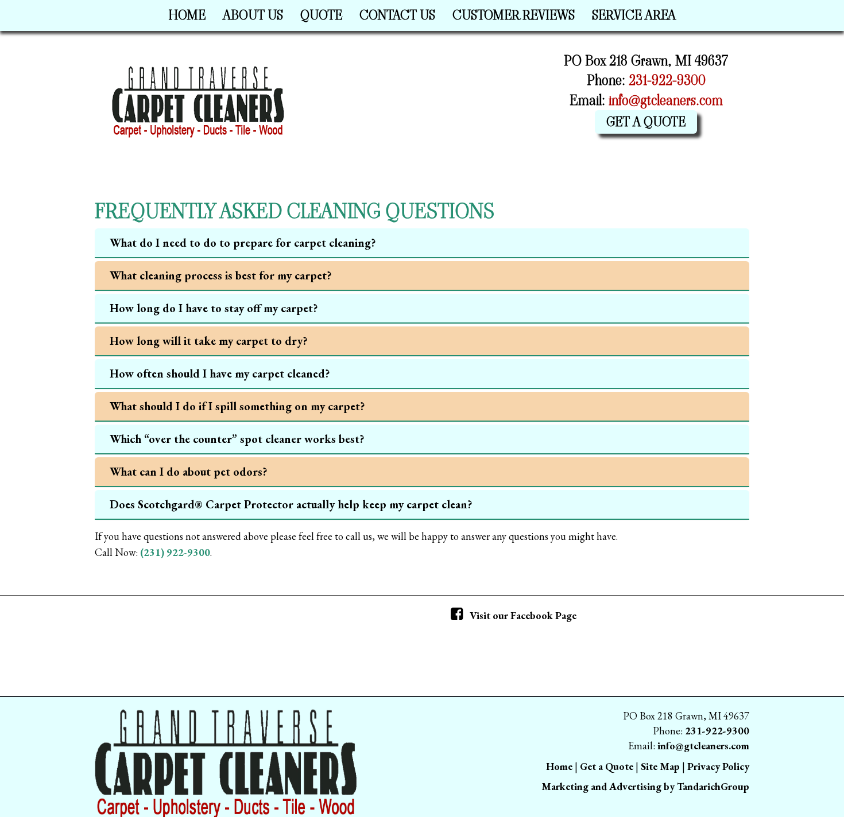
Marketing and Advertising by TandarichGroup (645, 786)
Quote (321, 15)
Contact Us (397, 15)
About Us (253, 15)
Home (187, 15)
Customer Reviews (513, 15)
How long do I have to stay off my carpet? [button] (214, 308)
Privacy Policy (718, 766)
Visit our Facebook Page (521, 615)
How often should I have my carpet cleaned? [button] (220, 373)
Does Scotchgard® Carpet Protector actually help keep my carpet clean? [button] (291, 504)
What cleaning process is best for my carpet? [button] (220, 275)
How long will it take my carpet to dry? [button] (208, 340)
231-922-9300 (667, 80)
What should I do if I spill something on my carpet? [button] (237, 406)
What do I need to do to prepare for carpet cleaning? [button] (242, 242)
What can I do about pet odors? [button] (188, 471)
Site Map (660, 766)
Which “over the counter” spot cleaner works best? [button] (237, 439)
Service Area (634, 15)
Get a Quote (646, 122)
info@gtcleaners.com (666, 100)
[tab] (422, 243)
